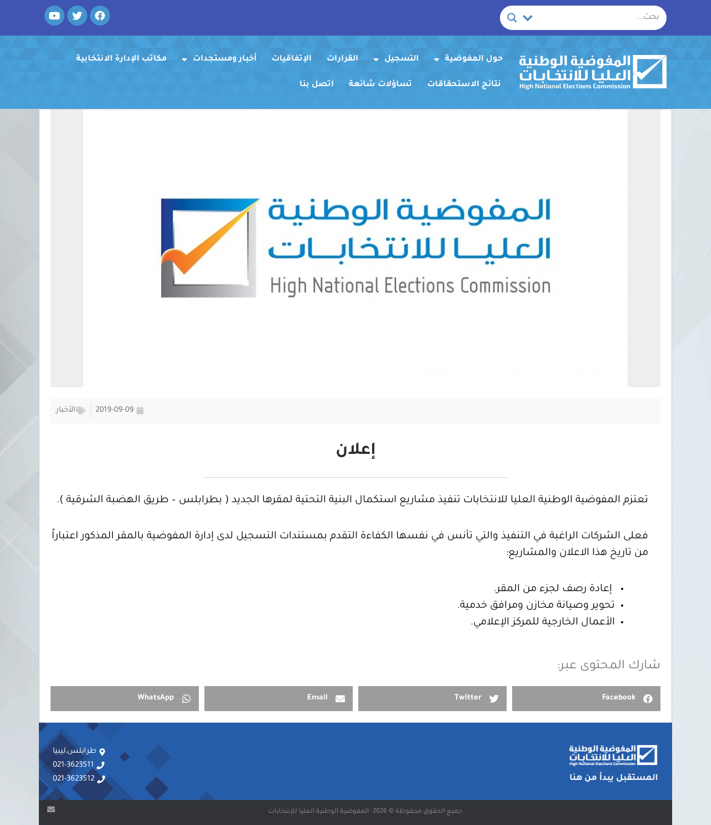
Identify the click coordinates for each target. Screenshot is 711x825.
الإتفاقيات (292, 59)
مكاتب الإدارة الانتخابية (121, 59)
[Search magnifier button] (512, 18)
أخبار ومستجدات (225, 59)
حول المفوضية (474, 59)
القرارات (342, 59)
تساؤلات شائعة (380, 85)
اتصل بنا (316, 85)
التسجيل (401, 59)
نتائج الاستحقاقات (464, 85)
